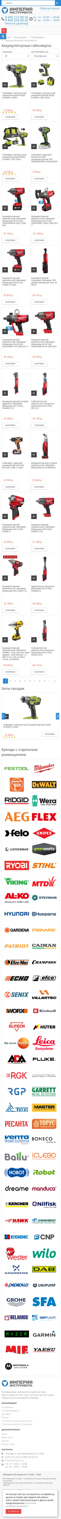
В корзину (10, 117)
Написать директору (16, 23)
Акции (4, 1433)
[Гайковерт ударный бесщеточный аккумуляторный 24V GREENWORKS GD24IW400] (45, 137)
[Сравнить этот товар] (5, 84)
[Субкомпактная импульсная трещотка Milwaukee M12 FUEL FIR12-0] (45, 383)
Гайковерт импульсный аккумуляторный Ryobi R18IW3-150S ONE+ (14, 157)
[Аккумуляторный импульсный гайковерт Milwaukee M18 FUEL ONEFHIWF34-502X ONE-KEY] (16, 198)
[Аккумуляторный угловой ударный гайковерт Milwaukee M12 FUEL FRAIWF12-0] (16, 383)
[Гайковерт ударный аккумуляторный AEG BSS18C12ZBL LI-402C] (16, 445)
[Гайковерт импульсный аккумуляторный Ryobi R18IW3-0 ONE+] (16, 75)
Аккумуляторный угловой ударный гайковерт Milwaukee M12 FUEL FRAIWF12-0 (15, 405)
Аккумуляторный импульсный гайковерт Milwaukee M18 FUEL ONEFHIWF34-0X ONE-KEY (44, 343)
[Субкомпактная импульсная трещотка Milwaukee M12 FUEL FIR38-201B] (45, 630)
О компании (7, 1407)
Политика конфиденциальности (17, 1420)
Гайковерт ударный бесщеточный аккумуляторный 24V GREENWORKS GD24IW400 (44, 158)
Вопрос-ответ (8, 1444)
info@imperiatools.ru (14, 1460)
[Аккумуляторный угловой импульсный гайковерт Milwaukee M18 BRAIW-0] (45, 445)
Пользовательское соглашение (17, 1424)
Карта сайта (7, 1437)
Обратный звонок (50, 8)
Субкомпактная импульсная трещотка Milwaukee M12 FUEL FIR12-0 (42, 405)
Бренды (5, 1440)
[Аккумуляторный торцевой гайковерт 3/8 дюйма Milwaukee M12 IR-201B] (45, 260)
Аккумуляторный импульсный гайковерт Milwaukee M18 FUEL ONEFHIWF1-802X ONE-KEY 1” (44, 221)
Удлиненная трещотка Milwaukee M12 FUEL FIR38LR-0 (42, 588)
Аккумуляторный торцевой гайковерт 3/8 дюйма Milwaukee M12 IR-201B (44, 281)
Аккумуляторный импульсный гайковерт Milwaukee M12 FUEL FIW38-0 (14, 528)
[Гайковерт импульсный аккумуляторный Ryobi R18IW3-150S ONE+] (16, 137)
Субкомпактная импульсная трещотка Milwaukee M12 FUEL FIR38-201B (42, 651)
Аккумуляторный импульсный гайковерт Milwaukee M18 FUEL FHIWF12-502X (14, 281)
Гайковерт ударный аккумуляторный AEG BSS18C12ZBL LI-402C (13, 465)
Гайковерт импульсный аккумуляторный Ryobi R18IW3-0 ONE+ (14, 95)
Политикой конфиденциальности (21, 1504)
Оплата (5, 1417)
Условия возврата (10, 1410)
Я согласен (13, 1511)
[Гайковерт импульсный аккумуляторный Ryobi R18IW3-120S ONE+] (45, 75)
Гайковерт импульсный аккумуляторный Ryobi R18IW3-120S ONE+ (43, 95)
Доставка (6, 1414)
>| (55, 681)
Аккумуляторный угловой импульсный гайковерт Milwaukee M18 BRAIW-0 (44, 465)
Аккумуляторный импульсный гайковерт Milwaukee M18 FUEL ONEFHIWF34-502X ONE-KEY (14, 221)
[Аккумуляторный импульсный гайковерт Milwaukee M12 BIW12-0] (16, 568)
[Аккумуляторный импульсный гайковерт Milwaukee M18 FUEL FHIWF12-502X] (16, 260)
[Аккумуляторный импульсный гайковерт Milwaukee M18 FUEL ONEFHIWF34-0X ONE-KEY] (45, 322)
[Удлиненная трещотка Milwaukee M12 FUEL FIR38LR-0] (45, 568)
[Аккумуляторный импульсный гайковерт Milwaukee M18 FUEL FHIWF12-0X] (45, 507)
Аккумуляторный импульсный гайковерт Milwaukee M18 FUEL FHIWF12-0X (43, 528)
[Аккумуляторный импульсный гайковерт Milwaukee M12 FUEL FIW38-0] (16, 507)
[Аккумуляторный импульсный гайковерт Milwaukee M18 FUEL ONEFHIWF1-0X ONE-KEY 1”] (16, 322)
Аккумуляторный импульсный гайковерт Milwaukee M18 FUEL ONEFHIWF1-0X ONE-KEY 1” (15, 343)
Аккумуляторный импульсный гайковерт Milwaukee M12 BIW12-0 (14, 588)
